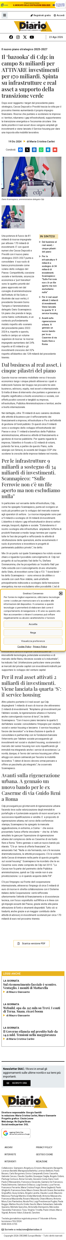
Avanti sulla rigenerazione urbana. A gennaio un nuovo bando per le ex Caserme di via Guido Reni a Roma (49, 331)
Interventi (10, 1161)
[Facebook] (11, 37)
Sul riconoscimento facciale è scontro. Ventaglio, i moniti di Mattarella (30, 986)
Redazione (41, 1161)
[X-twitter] (25, 37)
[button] (60, 593)
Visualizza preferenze (33, 641)
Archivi (8, 1147)
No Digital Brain (22, 1121)
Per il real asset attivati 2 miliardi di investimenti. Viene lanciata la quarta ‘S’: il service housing (50, 305)
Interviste (10, 1154)
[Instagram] (18, 37)
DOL (26, 1124)
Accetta (33, 624)
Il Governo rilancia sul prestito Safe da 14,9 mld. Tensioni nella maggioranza (30, 1033)
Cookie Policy (24, 646)
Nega (33, 632)
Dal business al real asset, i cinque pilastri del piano (49, 246)
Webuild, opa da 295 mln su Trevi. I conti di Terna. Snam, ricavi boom (31, 1009)
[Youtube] (32, 37)
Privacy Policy (40, 646)
